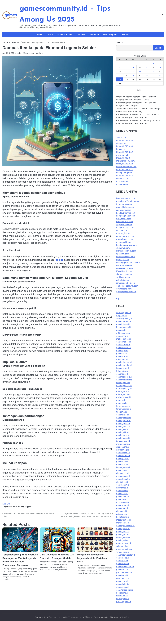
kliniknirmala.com (124, 265)
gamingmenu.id (123, 426)
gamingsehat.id (123, 540)
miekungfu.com (123, 233)
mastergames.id (123, 520)
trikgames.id (122, 359)
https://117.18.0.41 (124, 158)
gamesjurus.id (122, 458)
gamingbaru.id (123, 528)
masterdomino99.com (126, 166)
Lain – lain (81, 34)
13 (140, 71)
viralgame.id (122, 595)
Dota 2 (50, 34)
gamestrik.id (122, 356)
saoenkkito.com (123, 210)
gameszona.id (122, 470)
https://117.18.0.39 (124, 146)
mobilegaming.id (124, 388)
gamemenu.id (122, 496)
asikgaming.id (122, 450)
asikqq (59, 259)
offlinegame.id (122, 391)
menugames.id (123, 476)
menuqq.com (122, 184)
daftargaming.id (123, 543)
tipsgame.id (121, 412)
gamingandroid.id (124, 377)
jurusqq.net (121, 149)
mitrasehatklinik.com (125, 256)
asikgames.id (122, 487)
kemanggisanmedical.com (128, 262)
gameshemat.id (123, 479)
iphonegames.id (123, 327)
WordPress (126, 617)
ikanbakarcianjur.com (126, 251)
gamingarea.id (122, 435)
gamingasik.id (122, 429)
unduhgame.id (122, 598)
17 (120, 75)
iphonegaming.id (124, 385)
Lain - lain (6, 504)
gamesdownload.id (125, 566)
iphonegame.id (123, 382)
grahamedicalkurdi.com (127, 286)
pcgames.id (121, 403)
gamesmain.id (122, 461)
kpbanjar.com (122, 259)
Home (39, 34)
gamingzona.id (123, 438)
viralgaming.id (122, 552)
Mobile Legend (110, 34)
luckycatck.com (123, 218)
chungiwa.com (123, 248)
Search (119, 42)
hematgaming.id (123, 467)
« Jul (139, 90)
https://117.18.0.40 (124, 175)
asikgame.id (121, 514)
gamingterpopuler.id (125, 555)
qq (117, 298)
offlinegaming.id (123, 394)
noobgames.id (122, 578)
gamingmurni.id (123, 420)
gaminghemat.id (123, 417)
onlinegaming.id (123, 397)
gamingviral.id (122, 531)
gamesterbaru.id (123, 347)
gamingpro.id (122, 534)
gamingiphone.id (124, 362)
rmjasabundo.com (124, 239)
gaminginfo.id (122, 415)
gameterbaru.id (123, 353)
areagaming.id (122, 447)
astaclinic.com (122, 280)
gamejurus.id (122, 493)
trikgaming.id (122, 371)
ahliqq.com (121, 143)
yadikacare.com (123, 277)
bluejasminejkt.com (125, 227)
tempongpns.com (124, 204)
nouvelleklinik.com (124, 268)
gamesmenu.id (123, 452)
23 (160, 75)
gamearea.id (122, 508)
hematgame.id (122, 517)
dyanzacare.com (124, 289)
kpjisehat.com (122, 253)
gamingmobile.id (124, 365)
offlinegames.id (123, 333)
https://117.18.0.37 (124, 169)
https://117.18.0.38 (124, 163)
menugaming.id (123, 444)
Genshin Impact (64, 34)
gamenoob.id (122, 569)
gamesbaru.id (122, 563)
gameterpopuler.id (124, 590)
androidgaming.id (124, 318)
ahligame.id (121, 511)
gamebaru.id (122, 575)
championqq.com (124, 172)
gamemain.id (122, 490)
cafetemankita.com (125, 236)
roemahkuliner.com (125, 207)
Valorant (125, 34)
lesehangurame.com (125, 198)
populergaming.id (124, 549)
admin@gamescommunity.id (30, 53)
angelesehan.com (124, 224)
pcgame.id (121, 400)
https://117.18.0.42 (124, 152)
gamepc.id (121, 330)
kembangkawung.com (126, 245)
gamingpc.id (122, 374)
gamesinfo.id (122, 336)
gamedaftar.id (122, 584)
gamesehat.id (122, 587)
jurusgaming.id (123, 441)
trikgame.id (121, 315)
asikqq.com (121, 137)
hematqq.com (122, 178)
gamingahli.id (122, 432)
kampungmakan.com (125, 216)
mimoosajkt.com (123, 242)
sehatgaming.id (123, 546)
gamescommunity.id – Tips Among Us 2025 (68, 617)
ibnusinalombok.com (125, 283)
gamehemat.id (122, 485)
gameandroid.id (123, 321)
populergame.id (123, 601)
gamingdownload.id (125, 525)
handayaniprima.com (125, 213)
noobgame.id (122, 593)
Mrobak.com (122, 230)
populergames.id (124, 572)
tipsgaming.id (122, 368)
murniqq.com (122, 181)
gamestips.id (122, 350)
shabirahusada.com (125, 274)
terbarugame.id (123, 406)
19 (133, 75)
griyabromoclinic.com (126, 291)
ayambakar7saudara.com (127, 201)
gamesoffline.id (123, 344)
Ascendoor (105, 617)
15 (153, 71)
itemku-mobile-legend (20, 506)
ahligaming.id (122, 473)
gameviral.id (122, 581)
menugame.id (122, 523)
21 (147, 75)
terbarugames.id (123, 409)
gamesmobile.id (123, 342)
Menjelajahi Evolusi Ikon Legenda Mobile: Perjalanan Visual (92, 558)
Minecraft (94, 34)
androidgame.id (123, 312)
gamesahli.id (122, 464)
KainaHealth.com (124, 271)
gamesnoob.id (122, 558)
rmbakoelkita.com (124, 221)
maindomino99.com (125, 161)
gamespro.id (122, 560)
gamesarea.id (122, 505)
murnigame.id (122, 502)
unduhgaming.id (123, 537)
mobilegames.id (123, 339)
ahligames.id (122, 482)
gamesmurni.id (123, 455)
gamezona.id (122, 499)
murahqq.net (122, 155)
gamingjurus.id (123, 423)
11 (126, 71)
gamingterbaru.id (124, 379)
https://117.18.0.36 (124, 140)
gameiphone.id (123, 324)
